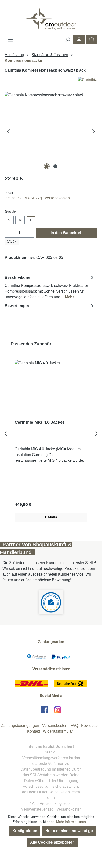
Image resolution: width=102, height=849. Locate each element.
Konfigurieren (24, 831)
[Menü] (10, 39)
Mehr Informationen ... (73, 822)
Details (51, 517)
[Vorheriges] (8, 131)
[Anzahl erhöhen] (29, 233)
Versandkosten (54, 726)
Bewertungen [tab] (17, 306)
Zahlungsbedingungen (20, 726)
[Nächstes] (93, 131)
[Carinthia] (51, 80)
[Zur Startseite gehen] (51, 18)
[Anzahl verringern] (10, 233)
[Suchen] (67, 39)
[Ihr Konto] (79, 39)
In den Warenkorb (67, 233)
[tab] (50, 287)
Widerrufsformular (58, 731)
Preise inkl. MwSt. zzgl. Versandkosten (37, 198)
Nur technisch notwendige (69, 831)
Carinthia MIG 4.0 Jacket (39, 422)
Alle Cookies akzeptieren (52, 842)
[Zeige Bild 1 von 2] (47, 166)
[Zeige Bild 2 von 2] (55, 166)
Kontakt (33, 731)
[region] (51, 131)
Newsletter (90, 726)
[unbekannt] (51, 131)
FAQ (74, 726)
